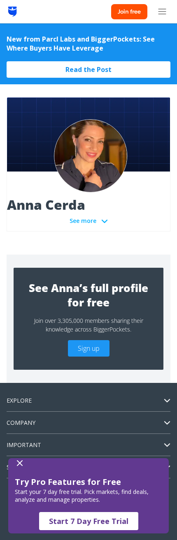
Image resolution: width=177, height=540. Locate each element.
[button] (88, 495)
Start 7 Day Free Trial (88, 521)
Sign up (89, 348)
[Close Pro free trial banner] (87, 463)
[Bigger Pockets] (12, 11)
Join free (129, 11)
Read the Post (88, 69)
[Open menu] (162, 11)
